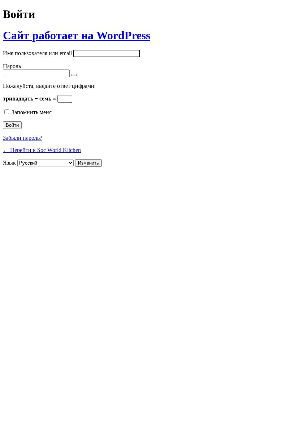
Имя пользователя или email (37, 53)
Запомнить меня (32, 112)
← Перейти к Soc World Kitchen (42, 150)
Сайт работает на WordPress (76, 35)
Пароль (12, 66)
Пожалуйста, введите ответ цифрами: (49, 86)
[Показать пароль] (74, 75)
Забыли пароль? (22, 138)
